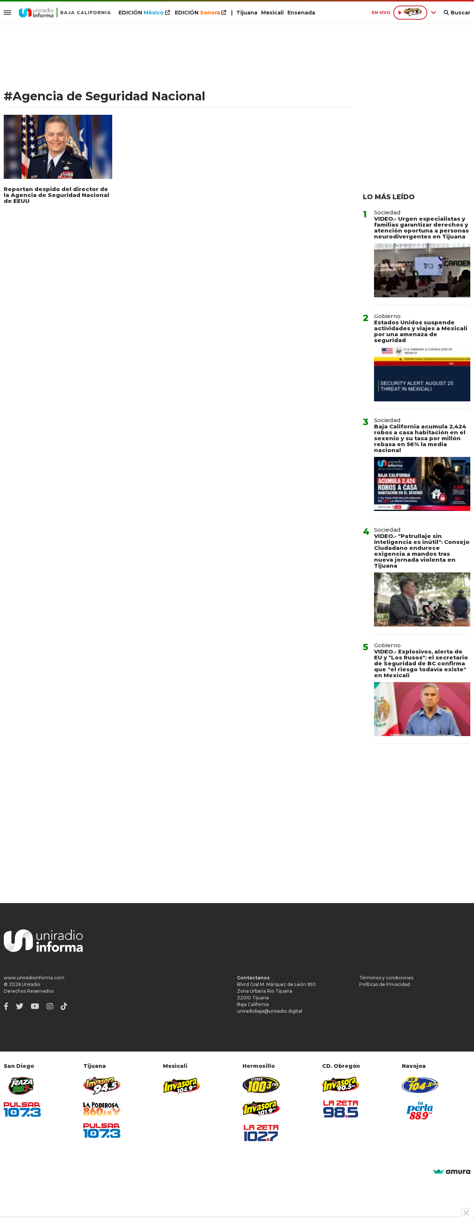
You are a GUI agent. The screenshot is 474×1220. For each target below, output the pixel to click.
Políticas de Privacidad (384, 984)
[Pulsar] (22, 1109)
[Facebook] (6, 1006)
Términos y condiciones (386, 977)
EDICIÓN (141, 12)
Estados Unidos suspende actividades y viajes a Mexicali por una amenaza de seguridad (420, 331)
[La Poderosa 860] (101, 1109)
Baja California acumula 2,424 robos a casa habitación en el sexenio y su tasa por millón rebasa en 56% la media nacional (420, 438)
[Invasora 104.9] (181, 1085)
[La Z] (261, 1133)
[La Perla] (420, 1110)
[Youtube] (35, 1006)
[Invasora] (22, 1086)
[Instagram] (50, 1006)
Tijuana (246, 12)
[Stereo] (261, 1085)
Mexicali (272, 12)
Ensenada (301, 12)
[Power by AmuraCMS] (451, 1172)
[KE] (420, 1085)
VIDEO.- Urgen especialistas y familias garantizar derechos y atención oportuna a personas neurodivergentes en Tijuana (421, 227)
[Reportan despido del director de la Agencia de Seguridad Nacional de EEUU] (58, 147)
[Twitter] (19, 1006)
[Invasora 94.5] (101, 1086)
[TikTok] (64, 1006)
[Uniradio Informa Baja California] (65, 12)
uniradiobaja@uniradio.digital (269, 1011)
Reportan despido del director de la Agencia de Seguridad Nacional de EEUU (56, 194)
